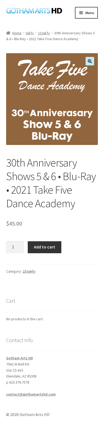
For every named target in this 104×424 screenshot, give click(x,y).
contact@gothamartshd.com (31, 394)
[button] (90, 61)
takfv (30, 33)
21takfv (44, 33)
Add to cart (44, 247)
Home (17, 33)
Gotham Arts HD (19, 358)
